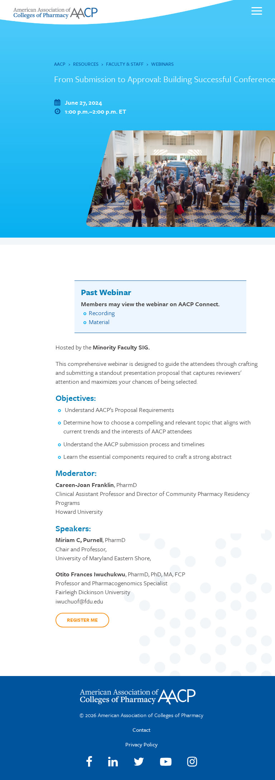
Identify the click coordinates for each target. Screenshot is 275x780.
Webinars (162, 64)
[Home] (55, 16)
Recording (102, 312)
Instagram (192, 761)
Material (99, 321)
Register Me (82, 619)
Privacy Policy (141, 744)
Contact (141, 730)
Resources (85, 64)
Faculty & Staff (125, 64)
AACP (60, 64)
